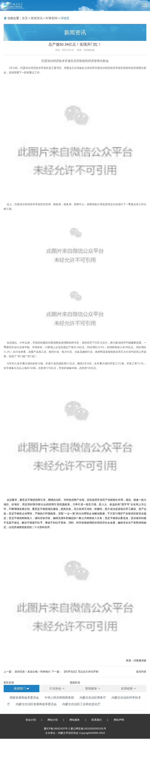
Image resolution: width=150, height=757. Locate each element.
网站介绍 (53, 719)
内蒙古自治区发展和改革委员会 (36, 704)
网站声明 (119, 719)
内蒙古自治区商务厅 (93, 697)
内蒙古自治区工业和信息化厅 (81, 704)
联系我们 (96, 719)
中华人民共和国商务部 (59, 697)
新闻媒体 (91, 688)
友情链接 (127, 688)
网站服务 (75, 719)
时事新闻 (51, 18)
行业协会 (56, 688)
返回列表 (141, 671)
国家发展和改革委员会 (24, 697)
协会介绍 (31, 719)
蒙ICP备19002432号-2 (57, 728)
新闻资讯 (37, 18)
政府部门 (20, 688)
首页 (25, 18)
